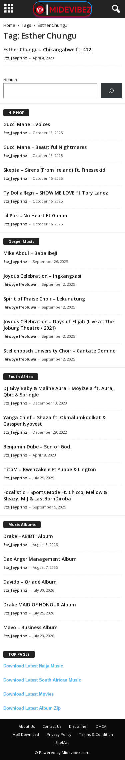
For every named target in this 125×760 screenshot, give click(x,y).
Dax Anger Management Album (40, 559)
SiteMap (62, 742)
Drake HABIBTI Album (28, 536)
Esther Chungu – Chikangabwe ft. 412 (47, 49)
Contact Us (51, 726)
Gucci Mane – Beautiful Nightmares (45, 147)
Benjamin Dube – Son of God (36, 446)
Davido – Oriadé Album (30, 582)
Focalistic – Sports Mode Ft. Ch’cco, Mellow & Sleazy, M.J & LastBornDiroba (55, 495)
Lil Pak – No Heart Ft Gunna (35, 215)
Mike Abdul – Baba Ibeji (30, 253)
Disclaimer (78, 726)
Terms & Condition (96, 734)
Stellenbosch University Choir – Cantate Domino (59, 350)
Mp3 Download (25, 734)
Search (10, 79)
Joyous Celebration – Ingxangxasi (42, 276)
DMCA (101, 726)
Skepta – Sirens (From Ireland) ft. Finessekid (54, 170)
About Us (27, 726)
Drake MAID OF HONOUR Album (39, 604)
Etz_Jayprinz (15, 57)
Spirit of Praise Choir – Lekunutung (44, 298)
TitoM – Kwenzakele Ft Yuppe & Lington (49, 469)
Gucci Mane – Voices (26, 124)
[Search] (111, 90)
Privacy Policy (59, 734)
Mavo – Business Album (30, 627)
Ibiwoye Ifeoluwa (19, 284)
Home (9, 25)
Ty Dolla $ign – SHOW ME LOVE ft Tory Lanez (55, 192)
